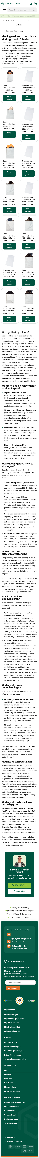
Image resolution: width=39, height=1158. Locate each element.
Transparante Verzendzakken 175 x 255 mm (28, 88)
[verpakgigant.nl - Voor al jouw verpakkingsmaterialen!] (13, 3)
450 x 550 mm (9, 541)
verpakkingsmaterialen (23, 808)
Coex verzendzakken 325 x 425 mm (9, 199)
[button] (35, 3)
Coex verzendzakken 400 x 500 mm (28, 236)
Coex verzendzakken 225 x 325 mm (9, 124)
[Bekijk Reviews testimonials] (8, 1000)
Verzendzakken (18, 21)
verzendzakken (8, 64)
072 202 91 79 (18, 942)
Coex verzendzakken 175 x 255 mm (9, 88)
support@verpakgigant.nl (20, 938)
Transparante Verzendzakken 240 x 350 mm (28, 163)
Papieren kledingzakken (14, 640)
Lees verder (19, 64)
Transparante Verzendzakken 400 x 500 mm (9, 272)
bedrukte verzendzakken (12, 795)
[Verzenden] (34, 9)
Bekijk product (9, 97)
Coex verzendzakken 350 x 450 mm (9, 236)
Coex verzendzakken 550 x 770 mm (9, 309)
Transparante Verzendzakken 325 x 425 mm (28, 199)
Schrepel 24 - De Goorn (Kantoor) (19, 947)
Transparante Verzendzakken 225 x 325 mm (28, 127)
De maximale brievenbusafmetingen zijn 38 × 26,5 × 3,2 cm (19, 563)
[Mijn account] (31, 3)
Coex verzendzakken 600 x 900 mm (28, 309)
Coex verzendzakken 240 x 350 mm (9, 163)
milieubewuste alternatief (14, 646)
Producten (7, 21)
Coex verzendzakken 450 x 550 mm (28, 272)
